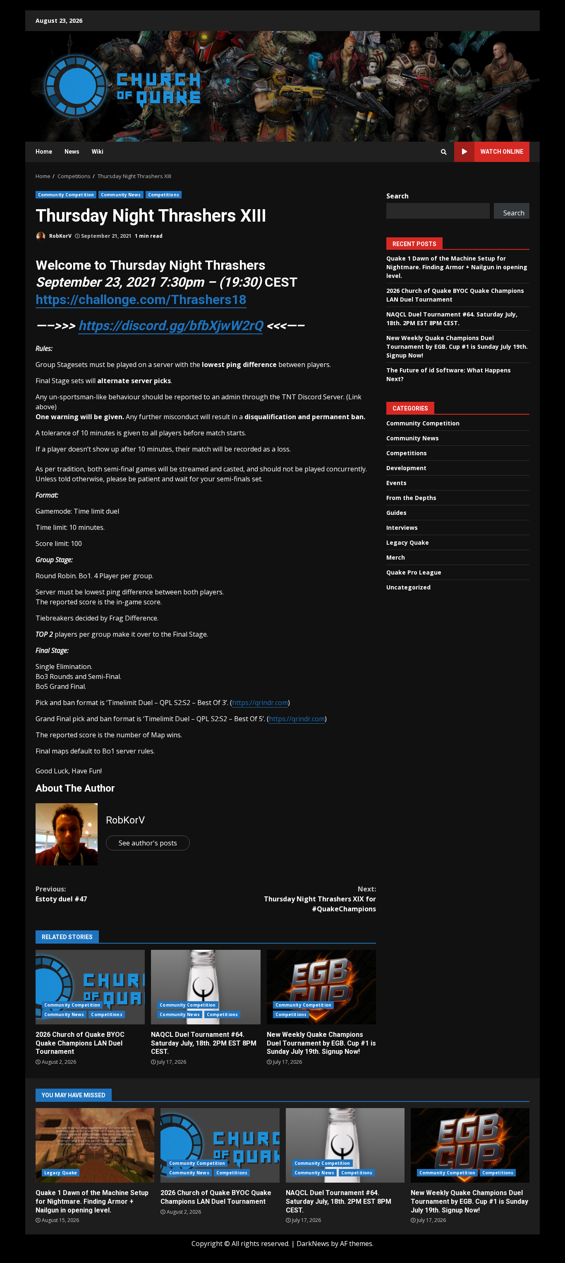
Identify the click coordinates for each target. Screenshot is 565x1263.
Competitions (163, 195)
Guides (396, 513)
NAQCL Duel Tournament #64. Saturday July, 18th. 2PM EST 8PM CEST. (205, 987)
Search (397, 195)
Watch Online (502, 151)
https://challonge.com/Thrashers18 (141, 299)
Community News (121, 195)
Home (44, 151)
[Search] (444, 152)
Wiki (97, 151)
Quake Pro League (413, 572)
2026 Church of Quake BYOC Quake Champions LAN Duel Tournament (90, 987)
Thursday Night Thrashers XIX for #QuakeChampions (320, 898)
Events (396, 483)
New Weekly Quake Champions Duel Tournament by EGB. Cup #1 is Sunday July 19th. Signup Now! (321, 987)
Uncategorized (408, 587)
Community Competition (66, 195)
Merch (395, 557)
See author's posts (148, 843)
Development (406, 468)
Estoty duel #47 (61, 893)
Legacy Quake (407, 542)
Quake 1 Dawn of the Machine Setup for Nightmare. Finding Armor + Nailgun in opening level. (456, 267)
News (72, 151)
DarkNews (313, 1243)
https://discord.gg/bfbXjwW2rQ (170, 325)
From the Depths (411, 498)
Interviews (402, 527)
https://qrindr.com (260, 702)
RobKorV (60, 235)
